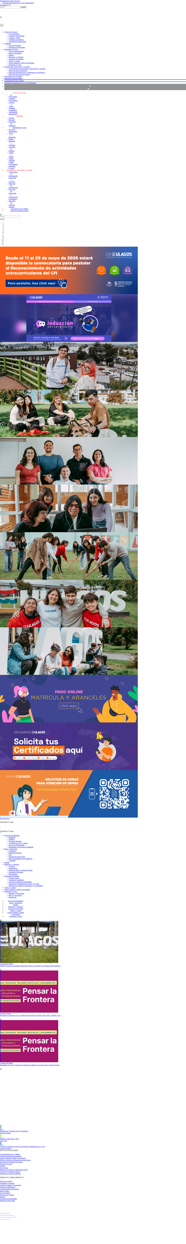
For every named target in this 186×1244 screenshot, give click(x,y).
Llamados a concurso (7, 1183)
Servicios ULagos (6, 1164)
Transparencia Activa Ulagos (14, 81)
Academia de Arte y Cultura (18, 843)
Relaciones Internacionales (13, 78)
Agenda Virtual (5, 1133)
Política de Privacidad (7, 1201)
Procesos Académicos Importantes (20, 882)
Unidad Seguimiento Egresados (10, 1156)
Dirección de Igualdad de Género (11, 1162)
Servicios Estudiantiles (16, 51)
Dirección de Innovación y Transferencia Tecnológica (27, 72)
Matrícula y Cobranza (16, 57)
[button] (3, 818)
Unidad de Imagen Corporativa (10, 1185)
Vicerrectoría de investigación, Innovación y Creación (27, 69)
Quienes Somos (14, 878)
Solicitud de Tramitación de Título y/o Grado (24, 884)
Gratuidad (12, 861)
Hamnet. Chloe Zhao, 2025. (9, 1139)
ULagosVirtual (5, 1193)
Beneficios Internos (15, 853)
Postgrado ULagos (15, 65)
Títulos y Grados (14, 61)
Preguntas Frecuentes (16, 872)
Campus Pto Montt (6, 964)
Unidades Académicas (16, 40)
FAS (10, 855)
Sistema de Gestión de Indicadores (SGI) (14, 1170)
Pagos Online (4, 1191)
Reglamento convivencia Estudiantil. (21, 847)
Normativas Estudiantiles (8, 1199)
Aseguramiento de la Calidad (10, 1154)
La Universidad (14, 34)
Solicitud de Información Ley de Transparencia (18, 3)
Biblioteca (12, 837)
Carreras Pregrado (15, 45)
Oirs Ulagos (4, 1168)
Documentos (13, 874)
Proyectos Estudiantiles (16, 845)
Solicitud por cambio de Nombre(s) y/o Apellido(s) (26, 886)
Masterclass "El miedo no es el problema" (14, 1131)
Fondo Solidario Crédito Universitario (21, 63)
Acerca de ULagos (10, 32)
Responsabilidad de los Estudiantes (20, 859)
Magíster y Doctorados (16, 893)
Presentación (13, 868)
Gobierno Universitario (16, 36)
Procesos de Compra (7, 1195)
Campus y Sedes (14, 38)
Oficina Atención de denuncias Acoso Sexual (15, 1160)
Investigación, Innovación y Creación (17, 67)
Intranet (2, 1197)
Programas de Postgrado (17, 47)
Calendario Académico (16, 880)
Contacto (12, 866)
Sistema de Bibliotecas (7, 1187)
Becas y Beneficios (15, 53)
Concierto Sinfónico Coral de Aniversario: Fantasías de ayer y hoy (22, 1146)
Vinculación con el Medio (13, 76)
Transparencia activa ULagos (10, 1)
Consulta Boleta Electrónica (9, 1189)
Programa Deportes (15, 841)
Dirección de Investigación (18, 71)
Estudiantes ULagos (11, 49)
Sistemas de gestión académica (10, 1174)
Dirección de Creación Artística (19, 74)
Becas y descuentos (15, 895)
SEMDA (12, 839)
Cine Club (3, 1141)
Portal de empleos (6, 1181)
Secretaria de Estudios (16, 59)
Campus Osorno (5, 1013)
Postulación (12, 897)
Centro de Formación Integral (10, 1172)
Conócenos (12, 851)
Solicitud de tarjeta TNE (17, 857)
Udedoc (2, 1166)
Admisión (7, 43)
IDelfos (11, 55)
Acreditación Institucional (17, 42)
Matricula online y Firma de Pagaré (21, 870)
